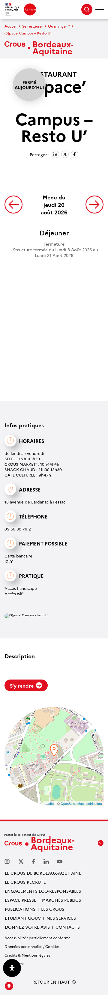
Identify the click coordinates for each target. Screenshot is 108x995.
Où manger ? (59, 25)
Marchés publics (61, 900)
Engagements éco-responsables (43, 891)
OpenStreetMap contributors (81, 803)
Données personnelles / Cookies (31, 946)
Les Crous (52, 909)
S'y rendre (22, 685)
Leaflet (50, 803)
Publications (20, 909)
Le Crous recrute (25, 882)
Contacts (68, 927)
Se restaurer (32, 25)
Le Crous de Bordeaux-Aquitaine (43, 873)
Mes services (61, 918)
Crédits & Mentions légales (27, 955)
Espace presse (20, 900)
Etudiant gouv (23, 918)
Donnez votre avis (27, 927)
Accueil (10, 25)
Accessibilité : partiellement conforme (37, 937)
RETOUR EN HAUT (51, 982)
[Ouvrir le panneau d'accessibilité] (12, 968)
